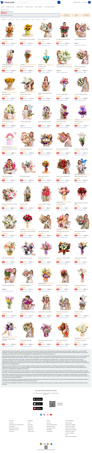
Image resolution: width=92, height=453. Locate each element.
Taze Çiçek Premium (49, 7)
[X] (44, 414)
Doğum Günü (19, 7)
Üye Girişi (85, 2)
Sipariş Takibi (77, 2)
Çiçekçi (8, 9)
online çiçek (18, 359)
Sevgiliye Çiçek (29, 7)
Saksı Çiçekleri (38, 7)
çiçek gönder (83, 357)
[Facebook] (41, 415)
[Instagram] (47, 415)
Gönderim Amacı (10, 7)
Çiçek (2, 7)
